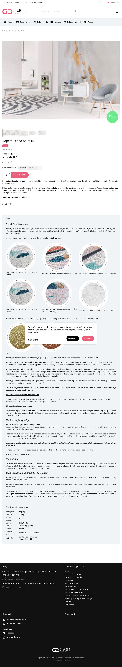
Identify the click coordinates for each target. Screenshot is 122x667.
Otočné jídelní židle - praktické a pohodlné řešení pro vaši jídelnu (29, 573)
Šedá (25, 523)
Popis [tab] (8, 219)
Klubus (69, 660)
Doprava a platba (71, 583)
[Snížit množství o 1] (9, 176)
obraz (21, 529)
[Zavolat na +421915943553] (101, 2)
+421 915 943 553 (14, 624)
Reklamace (69, 580)
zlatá (21, 519)
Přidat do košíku (19, 175)
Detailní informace (9, 204)
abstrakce (23, 533)
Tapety (22, 512)
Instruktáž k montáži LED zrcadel (78, 595)
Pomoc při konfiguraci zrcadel (76, 589)
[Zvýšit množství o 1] (9, 173)
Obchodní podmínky (73, 574)
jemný (30, 526)
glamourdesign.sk (14, 637)
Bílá (20, 523)
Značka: (7, 149)
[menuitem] (8, 22)
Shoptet (58, 660)
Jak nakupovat (70, 586)
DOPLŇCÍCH (28, 190)
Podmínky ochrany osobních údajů (78, 598)
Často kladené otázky (73, 577)
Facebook (11, 633)
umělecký (23, 526)
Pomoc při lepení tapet (74, 592)
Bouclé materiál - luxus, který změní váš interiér (28, 584)
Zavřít (17, 212)
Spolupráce (69, 605)
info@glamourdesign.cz (16, 619)
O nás (67, 571)
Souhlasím (88, 338)
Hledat (77, 13)
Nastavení (33, 340)
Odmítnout (72, 338)
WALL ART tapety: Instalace (14, 197)
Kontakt (68, 601)
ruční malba (34, 533)
